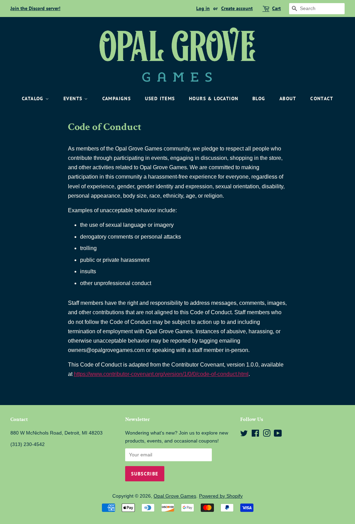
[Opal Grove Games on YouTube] (278, 434)
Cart (276, 8)
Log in (203, 8)
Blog (259, 98)
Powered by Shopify (221, 496)
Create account (237, 8)
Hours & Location (213, 98)
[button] (161, 374)
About (287, 98)
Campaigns (116, 98)
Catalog (33, 98)
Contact (321, 98)
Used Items (160, 98)
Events (73, 98)
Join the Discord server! (35, 8)
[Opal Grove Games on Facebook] (255, 434)
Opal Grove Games (175, 496)
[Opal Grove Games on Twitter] (244, 434)
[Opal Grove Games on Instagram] (266, 434)
